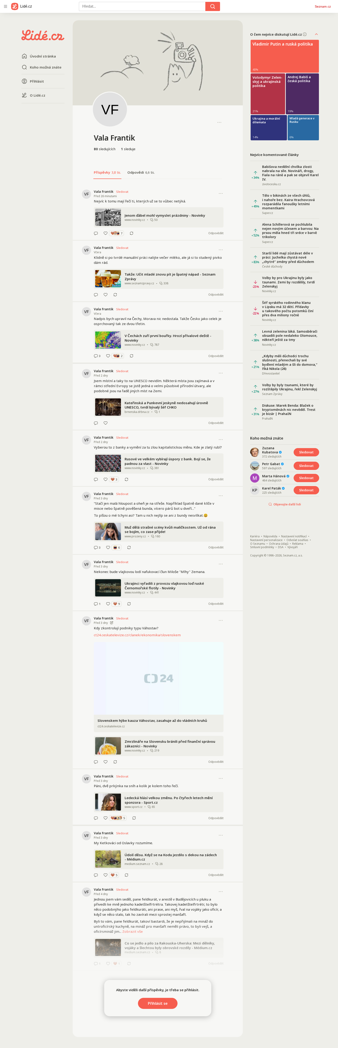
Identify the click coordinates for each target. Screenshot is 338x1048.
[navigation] (5, 6)
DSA (281, 547)
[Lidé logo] (43, 38)
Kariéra (255, 536)
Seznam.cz (323, 6)
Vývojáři (292, 547)
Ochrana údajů (278, 544)
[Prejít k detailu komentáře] (96, 233)
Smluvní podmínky (262, 547)
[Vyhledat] (212, 6)
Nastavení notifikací (294, 536)
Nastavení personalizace (266, 540)
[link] (158, 212)
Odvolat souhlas (297, 540)
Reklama (297, 544)
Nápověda (270, 536)
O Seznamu (257, 544)
